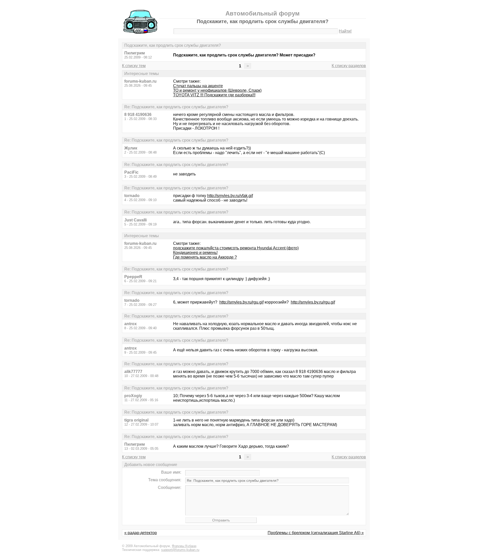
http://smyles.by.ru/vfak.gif (230, 195)
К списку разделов (349, 66)
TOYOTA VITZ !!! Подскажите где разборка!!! (214, 95)
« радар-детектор (140, 533)
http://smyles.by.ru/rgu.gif (241, 302)
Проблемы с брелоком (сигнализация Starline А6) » (316, 533)
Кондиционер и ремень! (195, 252)
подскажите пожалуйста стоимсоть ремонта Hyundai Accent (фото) (236, 248)
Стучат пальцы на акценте (198, 86)
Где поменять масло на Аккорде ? (205, 257)
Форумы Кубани (184, 546)
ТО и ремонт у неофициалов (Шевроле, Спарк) (217, 90)
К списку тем (134, 66)
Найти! (345, 31)
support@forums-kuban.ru (180, 550)
